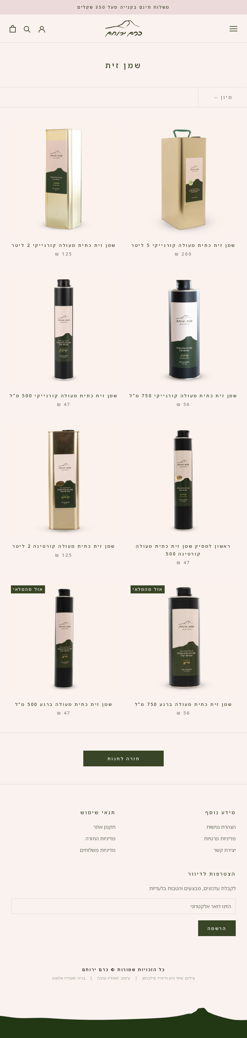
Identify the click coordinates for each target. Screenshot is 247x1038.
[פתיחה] (13, 28)
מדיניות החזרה (100, 838)
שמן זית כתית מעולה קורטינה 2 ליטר (63, 546)
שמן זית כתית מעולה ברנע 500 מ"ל (64, 704)
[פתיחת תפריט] (233, 28)
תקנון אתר (104, 826)
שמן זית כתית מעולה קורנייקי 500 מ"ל (64, 396)
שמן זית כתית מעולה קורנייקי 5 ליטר (183, 245)
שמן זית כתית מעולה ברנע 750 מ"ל (183, 704)
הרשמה (216, 928)
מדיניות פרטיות (220, 838)
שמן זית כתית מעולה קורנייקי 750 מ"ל (183, 396)
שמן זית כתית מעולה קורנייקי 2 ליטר (64, 245)
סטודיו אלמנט (64, 978)
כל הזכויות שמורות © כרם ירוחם (123, 969)
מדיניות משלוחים (97, 849)
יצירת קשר (225, 849)
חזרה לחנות (123, 758)
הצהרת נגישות (221, 826)
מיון (225, 97)
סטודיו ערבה (107, 978)
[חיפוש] (27, 28)
